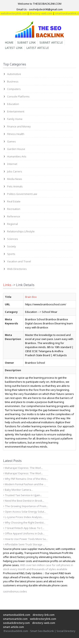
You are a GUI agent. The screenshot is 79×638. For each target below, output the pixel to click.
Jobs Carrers (14, 171)
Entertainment (15, 111)
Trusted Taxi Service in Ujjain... (23, 495)
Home (9, 42)
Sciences (12, 239)
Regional (12, 224)
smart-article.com (13, 627)
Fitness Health (15, 134)
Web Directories (17, 269)
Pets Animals (15, 186)
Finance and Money (19, 126)
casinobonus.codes (15, 591)
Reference (13, 216)
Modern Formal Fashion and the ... (25, 484)
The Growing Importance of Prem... (26, 506)
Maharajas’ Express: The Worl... (23, 468)
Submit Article (51, 42)
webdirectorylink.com (43, 619)
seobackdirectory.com (16, 623)
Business (12, 81)
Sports (11, 254)
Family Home (14, 119)
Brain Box (31, 297)
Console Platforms (18, 96)
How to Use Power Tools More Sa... (25, 539)
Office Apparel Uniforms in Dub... (24, 533)
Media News (14, 179)
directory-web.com (38, 13)
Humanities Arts (16, 156)
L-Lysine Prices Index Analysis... (24, 517)
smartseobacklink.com (16, 615)
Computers (14, 89)
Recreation (13, 209)
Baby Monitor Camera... (18, 490)
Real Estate (13, 201)
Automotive (14, 74)
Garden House (16, 149)
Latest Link (13, 48)
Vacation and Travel (19, 261)
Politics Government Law (22, 194)
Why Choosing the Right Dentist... (24, 522)
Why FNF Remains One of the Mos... (26, 479)
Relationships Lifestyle (21, 231)
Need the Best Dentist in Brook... (24, 500)
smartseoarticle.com (15, 619)
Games (11, 141)
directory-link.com (43, 615)
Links (7, 285)
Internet (12, 164)
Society (11, 246)
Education (13, 104)
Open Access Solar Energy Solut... (25, 511)
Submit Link (26, 42)
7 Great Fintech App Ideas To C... (24, 528)
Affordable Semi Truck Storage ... (24, 544)
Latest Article (37, 48)
